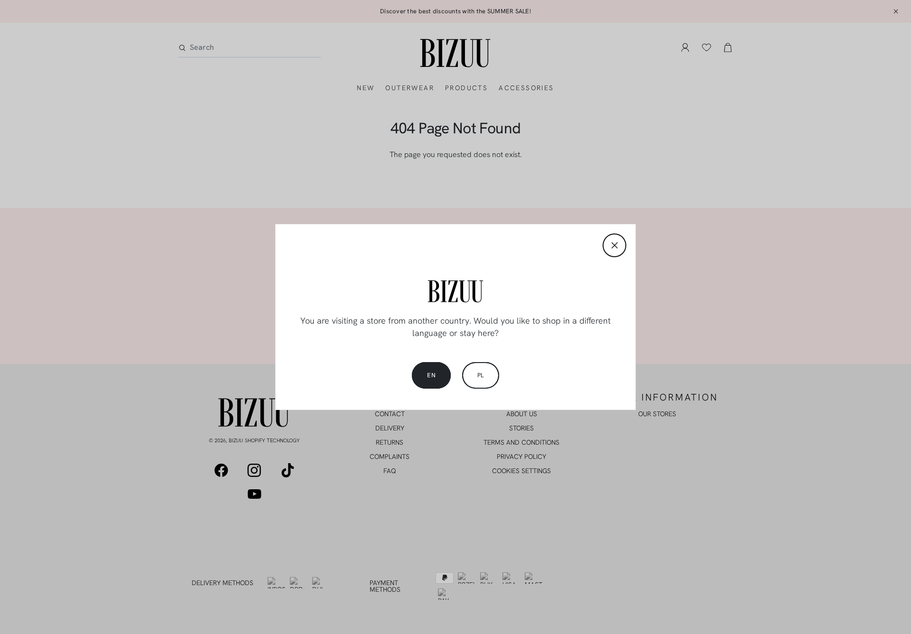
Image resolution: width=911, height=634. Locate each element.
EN (431, 375)
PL (480, 375)
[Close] (614, 245)
